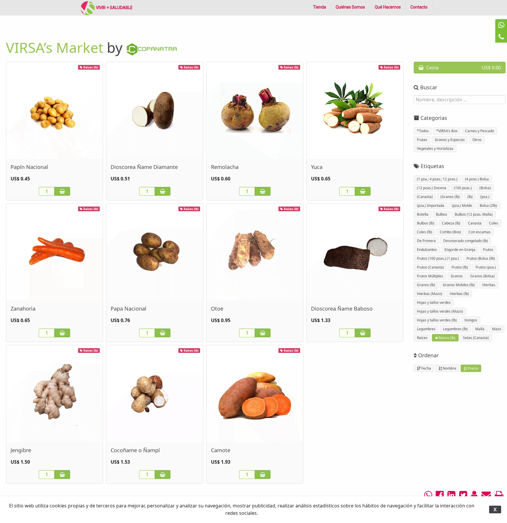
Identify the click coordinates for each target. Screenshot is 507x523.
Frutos (488, 249)
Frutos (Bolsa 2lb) (481, 258)
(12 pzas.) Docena (431, 187)
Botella (422, 214)
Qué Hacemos (388, 7)
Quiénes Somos (350, 7)
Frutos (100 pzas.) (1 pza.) (438, 258)
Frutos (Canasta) (430, 267)
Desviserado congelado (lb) (465, 240)
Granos (457, 276)
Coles (493, 223)
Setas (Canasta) (476, 337)
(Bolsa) (485, 187)
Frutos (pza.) (486, 267)
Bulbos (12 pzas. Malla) (474, 214)
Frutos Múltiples (430, 276)
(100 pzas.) (463, 187)
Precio (472, 368)
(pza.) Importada (430, 205)
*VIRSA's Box (446, 130)
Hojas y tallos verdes (434, 302)
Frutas (422, 139)
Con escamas (480, 231)
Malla (479, 328)
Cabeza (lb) (451, 223)
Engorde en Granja (460, 249)
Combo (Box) (450, 231)
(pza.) (484, 196)
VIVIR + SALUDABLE (114, 7)
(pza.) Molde (462, 205)
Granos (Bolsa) (482, 276)
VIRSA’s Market (54, 47)
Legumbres (426, 328)
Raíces (422, 337)
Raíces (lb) (446, 337)
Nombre (449, 368)
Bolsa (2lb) (488, 205)
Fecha (425, 368)
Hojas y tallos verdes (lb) (437, 320)
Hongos (470, 320)
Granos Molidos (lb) (459, 284)
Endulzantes (427, 249)
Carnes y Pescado (479, 130)
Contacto (418, 7)
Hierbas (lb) (459, 293)
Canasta (474, 223)
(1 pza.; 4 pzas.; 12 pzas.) (437, 179)
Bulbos (441, 214)
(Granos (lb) (450, 196)
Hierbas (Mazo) (429, 293)
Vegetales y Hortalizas (435, 148)
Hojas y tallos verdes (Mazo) (440, 311)
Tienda (319, 7)
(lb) (470, 196)
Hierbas (488, 284)
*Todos (423, 130)
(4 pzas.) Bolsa (477, 179)
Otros (476, 139)
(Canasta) (425, 196)
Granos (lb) (426, 284)
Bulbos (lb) (425, 223)
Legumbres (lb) (455, 328)
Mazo (496, 328)
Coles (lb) (424, 231)
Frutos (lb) (460, 267)
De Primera (426, 240)
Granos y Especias (450, 139)
